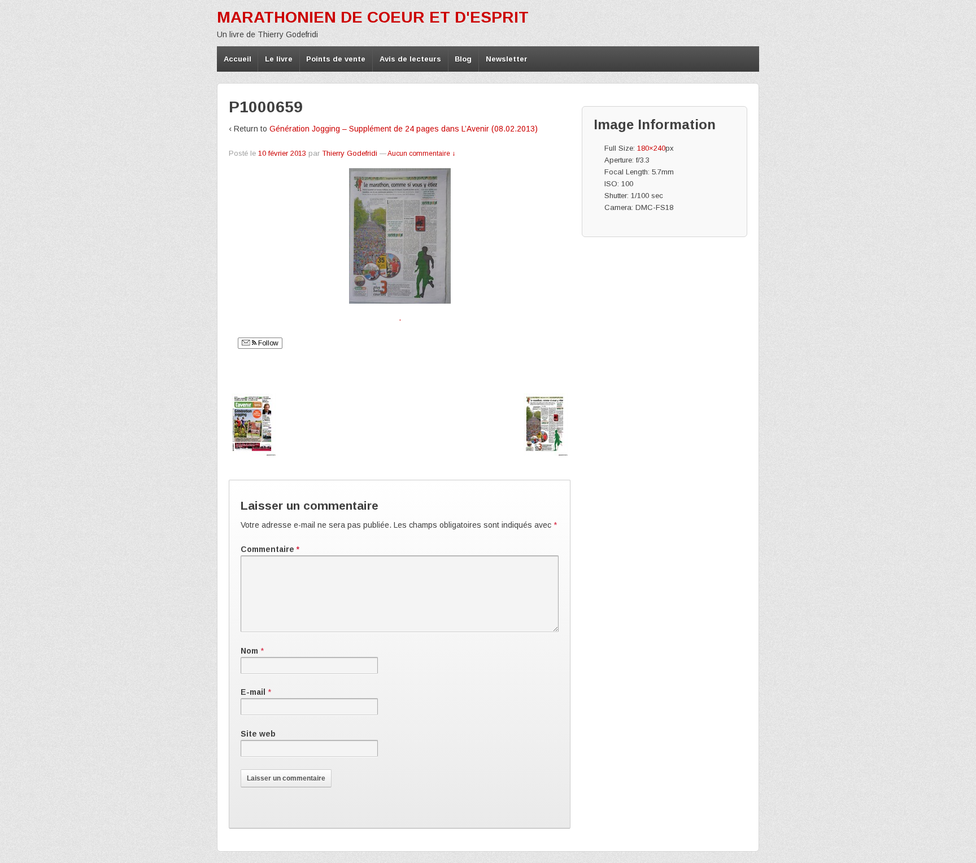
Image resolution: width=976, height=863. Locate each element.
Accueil (237, 59)
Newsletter (507, 59)
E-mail (253, 691)
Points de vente (335, 59)
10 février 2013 (282, 153)
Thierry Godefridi (349, 153)
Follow (267, 343)
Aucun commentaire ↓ (421, 153)
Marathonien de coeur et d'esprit (373, 17)
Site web (258, 733)
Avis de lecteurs (410, 59)
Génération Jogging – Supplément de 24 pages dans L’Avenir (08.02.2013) (403, 128)
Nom (249, 650)
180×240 (651, 148)
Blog (463, 59)
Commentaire (270, 549)
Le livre (279, 59)
